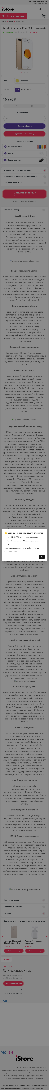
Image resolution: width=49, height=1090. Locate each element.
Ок (42, 557)
